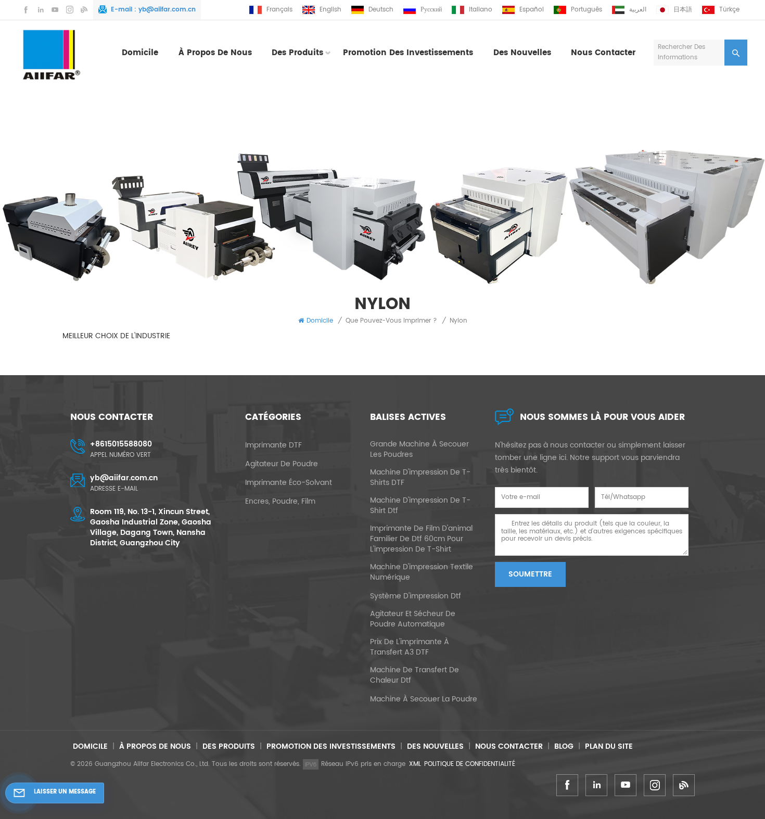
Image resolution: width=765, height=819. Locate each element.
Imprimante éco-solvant (288, 483)
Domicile (140, 52)
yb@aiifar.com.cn (167, 10)
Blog (563, 746)
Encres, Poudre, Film (280, 501)
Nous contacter (603, 52)
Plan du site (609, 746)
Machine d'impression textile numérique (421, 572)
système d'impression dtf (415, 596)
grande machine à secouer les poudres (419, 449)
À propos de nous (215, 52)
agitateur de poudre (281, 464)
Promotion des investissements (408, 52)
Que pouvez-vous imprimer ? (391, 321)
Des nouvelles (522, 52)
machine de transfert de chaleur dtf (414, 675)
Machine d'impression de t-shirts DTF (420, 477)
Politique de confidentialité (469, 764)
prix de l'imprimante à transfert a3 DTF (409, 647)
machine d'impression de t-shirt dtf (420, 505)
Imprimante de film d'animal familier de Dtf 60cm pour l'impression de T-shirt (421, 539)
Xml (415, 764)
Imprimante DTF (273, 445)
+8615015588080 (121, 444)
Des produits (297, 52)
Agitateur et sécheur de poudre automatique (412, 619)
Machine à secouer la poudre (423, 699)
